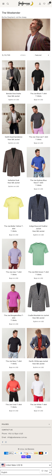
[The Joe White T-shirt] (38, 386)
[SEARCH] (8, 3)
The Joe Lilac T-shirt (14, 273)
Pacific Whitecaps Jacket (38, 362)
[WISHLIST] (44, 3)
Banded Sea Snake (13, 95)
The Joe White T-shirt (38, 406)
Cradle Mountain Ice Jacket (38, 316)
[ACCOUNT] (40, 3)
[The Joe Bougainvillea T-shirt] (13, 297)
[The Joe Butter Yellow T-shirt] (13, 208)
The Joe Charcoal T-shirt (38, 138)
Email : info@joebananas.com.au (14, 437)
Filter (7, 55)
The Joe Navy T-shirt (14, 362)
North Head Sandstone (13, 138)
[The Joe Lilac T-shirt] (13, 254)
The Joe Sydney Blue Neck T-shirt (38, 182)
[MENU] (3, 3)
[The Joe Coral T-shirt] (13, 386)
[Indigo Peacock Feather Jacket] (38, 208)
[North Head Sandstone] (13, 119)
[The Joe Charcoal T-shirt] (38, 119)
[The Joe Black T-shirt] (38, 75)
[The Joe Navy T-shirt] (13, 343)
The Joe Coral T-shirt (14, 406)
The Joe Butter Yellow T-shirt (13, 228)
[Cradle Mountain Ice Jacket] (38, 297)
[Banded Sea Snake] (13, 75)
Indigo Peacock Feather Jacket (38, 228)
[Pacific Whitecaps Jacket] (38, 343)
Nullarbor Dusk (14, 181)
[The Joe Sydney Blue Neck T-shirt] (38, 162)
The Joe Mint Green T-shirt (38, 273)
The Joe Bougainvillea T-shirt (13, 317)
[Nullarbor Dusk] (13, 162)
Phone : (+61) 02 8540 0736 (12, 434)
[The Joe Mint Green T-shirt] (38, 254)
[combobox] (26, 465)
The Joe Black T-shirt (38, 95)
